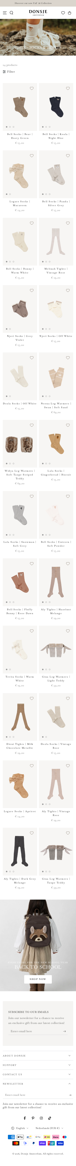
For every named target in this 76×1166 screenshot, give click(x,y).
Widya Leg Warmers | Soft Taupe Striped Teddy (20, 474)
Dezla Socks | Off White (20, 403)
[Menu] (5, 13)
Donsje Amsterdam (31, 1153)
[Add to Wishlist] (31, 88)
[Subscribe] (65, 1031)
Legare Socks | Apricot (20, 811)
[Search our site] (11, 13)
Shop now (38, 979)
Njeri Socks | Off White (55, 336)
